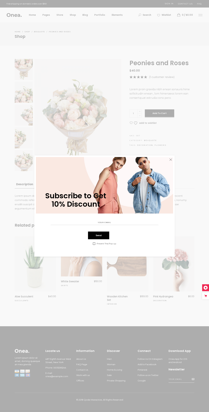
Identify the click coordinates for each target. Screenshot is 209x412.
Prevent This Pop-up (106, 244)
